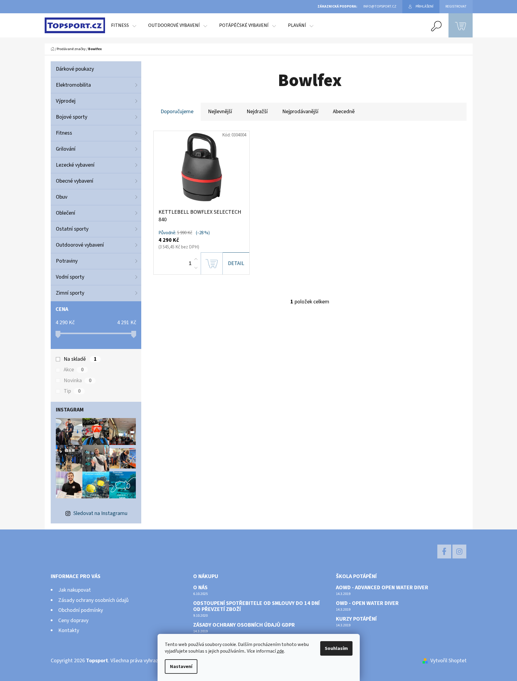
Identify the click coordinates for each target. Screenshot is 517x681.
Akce (74, 370)
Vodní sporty (70, 277)
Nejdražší (257, 111)
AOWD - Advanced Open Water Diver (382, 588)
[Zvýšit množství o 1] (196, 259)
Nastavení (181, 666)
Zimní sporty (70, 293)
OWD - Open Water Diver (367, 603)
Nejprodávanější (300, 111)
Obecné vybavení (74, 181)
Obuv (61, 197)
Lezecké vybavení (75, 165)
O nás (200, 588)
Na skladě (80, 359)
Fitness (64, 133)
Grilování (65, 149)
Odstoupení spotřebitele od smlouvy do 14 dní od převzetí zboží (256, 606)
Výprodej (65, 101)
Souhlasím (336, 648)
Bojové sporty (71, 117)
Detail (236, 263)
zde (280, 651)
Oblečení (65, 213)
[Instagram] (459, 551)
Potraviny (67, 261)
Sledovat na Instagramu (100, 513)
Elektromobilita (73, 85)
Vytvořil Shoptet (448, 660)
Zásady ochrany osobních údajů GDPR (244, 625)
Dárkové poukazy (75, 69)
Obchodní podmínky (80, 610)
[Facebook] (444, 551)
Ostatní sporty (72, 229)
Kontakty (68, 630)
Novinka (77, 381)
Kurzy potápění (356, 619)
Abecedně (344, 111)
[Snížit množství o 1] (196, 268)
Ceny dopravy (73, 620)
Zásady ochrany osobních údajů (93, 600)
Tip (72, 391)
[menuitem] (123, 25)
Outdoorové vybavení (80, 245)
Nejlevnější (220, 111)
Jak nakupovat (74, 590)
